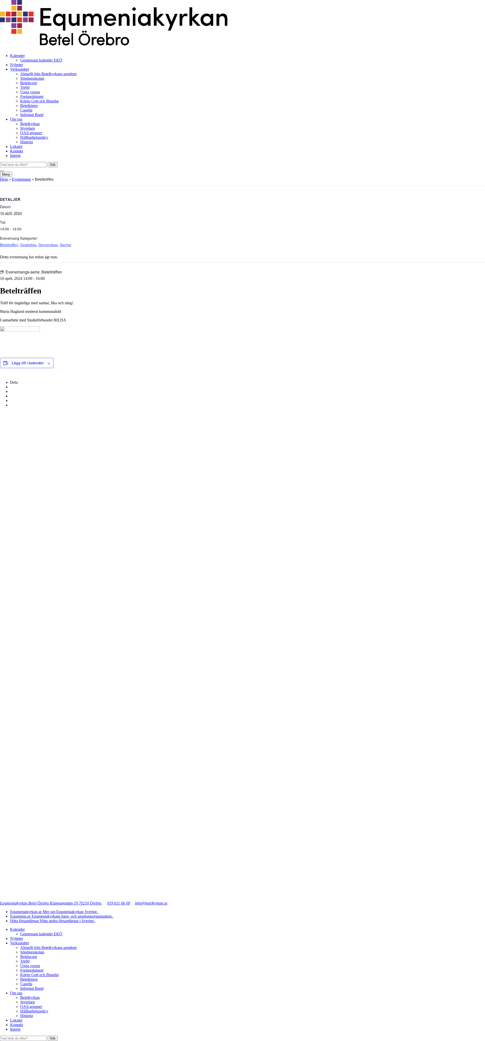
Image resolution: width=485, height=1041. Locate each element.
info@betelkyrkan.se (151, 903)
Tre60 (25, 87)
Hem (4, 179)
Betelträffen (9, 244)
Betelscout (28, 83)
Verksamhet (19, 69)
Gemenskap (48, 244)
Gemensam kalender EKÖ (41, 60)
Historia (26, 142)
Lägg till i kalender (28, 362)
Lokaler (16, 146)
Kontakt (16, 151)
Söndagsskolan (32, 78)
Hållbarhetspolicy (34, 137)
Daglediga (28, 244)
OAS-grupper (31, 133)
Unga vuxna (30, 92)
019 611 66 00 (118, 903)
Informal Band (31, 115)
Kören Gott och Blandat (39, 101)
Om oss (16, 119)
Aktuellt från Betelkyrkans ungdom (48, 74)
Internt (15, 155)
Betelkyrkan (30, 124)
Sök (53, 165)
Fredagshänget (31, 96)
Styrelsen (27, 128)
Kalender (17, 55)
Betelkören (29, 105)
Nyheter (16, 65)
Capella (26, 110)
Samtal (65, 244)
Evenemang (21, 179)
